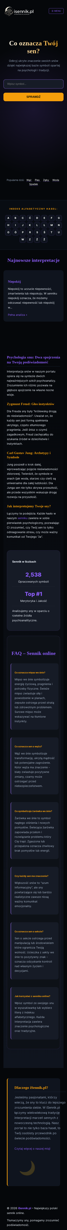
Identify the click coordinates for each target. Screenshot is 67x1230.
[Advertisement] (33, 139)
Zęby (46, 180)
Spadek (33, 184)
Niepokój (14, 281)
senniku (22, 518)
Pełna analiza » (17, 314)
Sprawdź (33, 96)
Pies (37, 180)
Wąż (29, 180)
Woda (55, 180)
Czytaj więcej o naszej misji (32, 1148)
